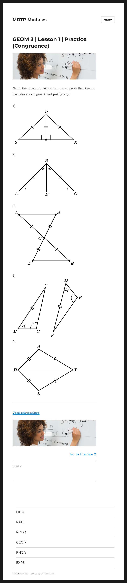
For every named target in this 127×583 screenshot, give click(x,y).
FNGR (21, 552)
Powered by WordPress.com (42, 574)
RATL (20, 522)
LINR (20, 512)
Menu (108, 19)
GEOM (21, 542)
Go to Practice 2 (83, 454)
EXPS (20, 562)
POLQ (21, 532)
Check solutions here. (26, 412)
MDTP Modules (30, 19)
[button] (54, 66)
